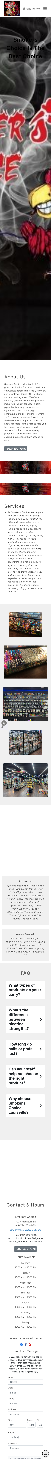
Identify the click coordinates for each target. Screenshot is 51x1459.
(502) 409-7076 (33, 9)
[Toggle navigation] (45, 8)
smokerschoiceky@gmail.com (25, 1230)
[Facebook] (26, 1344)
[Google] (21, 1344)
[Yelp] (30, 1344)
